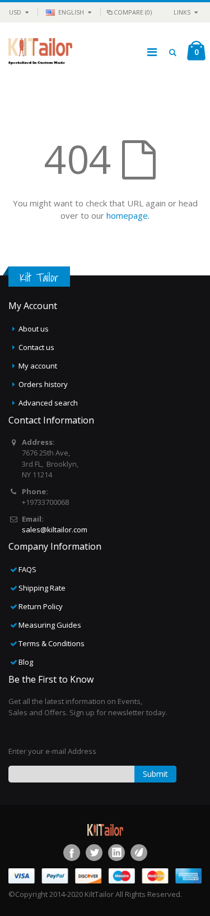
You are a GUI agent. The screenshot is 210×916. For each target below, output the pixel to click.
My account (37, 366)
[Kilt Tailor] (40, 52)
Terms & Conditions (51, 643)
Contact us (36, 347)
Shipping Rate (42, 588)
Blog (25, 662)
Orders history (43, 384)
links (182, 12)
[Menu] (152, 51)
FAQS (27, 569)
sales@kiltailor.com (54, 529)
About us (33, 329)
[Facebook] (71, 852)
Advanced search (48, 403)
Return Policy (40, 606)
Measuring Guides (49, 625)
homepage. (128, 215)
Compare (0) (133, 12)
